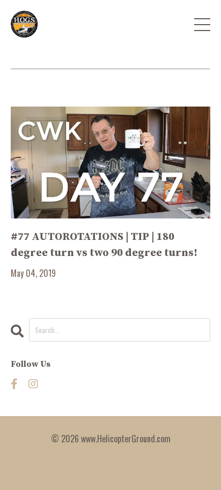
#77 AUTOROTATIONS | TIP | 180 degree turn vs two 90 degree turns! (104, 245)
